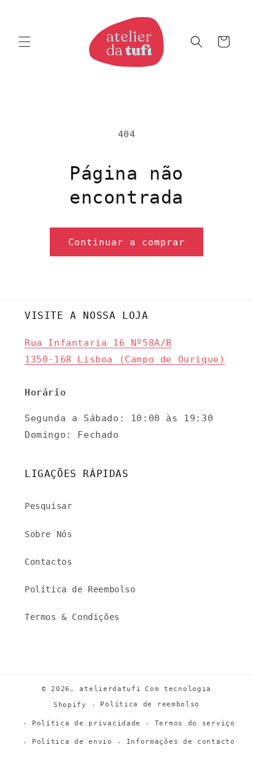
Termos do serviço (195, 723)
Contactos (48, 562)
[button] (24, 41)
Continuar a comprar (126, 242)
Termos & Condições (72, 617)
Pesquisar (48, 506)
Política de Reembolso (80, 589)
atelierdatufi (110, 689)
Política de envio (72, 742)
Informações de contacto (180, 742)
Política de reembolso (150, 704)
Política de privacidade (86, 723)
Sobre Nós (48, 534)
